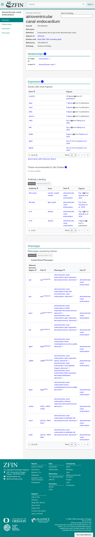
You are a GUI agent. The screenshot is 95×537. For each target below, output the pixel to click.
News (68, 467)
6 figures (69, 107)
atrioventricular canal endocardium (11, 13)
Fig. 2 (81, 211)
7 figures (69, 103)
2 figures (69, 116)
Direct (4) (32, 183)
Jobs (68, 472)
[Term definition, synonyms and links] (49, 59)
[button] (34, 91)
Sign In (90, 4)
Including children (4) (43, 183)
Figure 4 (69, 134)
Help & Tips (35, 497)
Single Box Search (38, 502)
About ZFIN (35, 505)
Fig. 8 (68, 120)
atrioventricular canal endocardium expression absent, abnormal (65, 358)
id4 (45, 330)
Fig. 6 (68, 127)
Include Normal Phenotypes (42, 260)
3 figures (69, 112)
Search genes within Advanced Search (42, 159)
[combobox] (57, 4)
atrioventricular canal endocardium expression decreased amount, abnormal (65, 277)
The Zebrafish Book (56, 477)
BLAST (51, 487)
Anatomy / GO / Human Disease (37, 479)
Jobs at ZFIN (36, 514)
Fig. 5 (81, 193)
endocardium (43, 59)
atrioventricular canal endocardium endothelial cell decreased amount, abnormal (65, 418)
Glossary (34, 500)
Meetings (69, 469)
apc (45, 280)
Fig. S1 (68, 141)
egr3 (46, 313)
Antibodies (35, 475)
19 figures (70, 96)
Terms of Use (87, 521)
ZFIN (50, 490)
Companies (70, 485)
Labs (68, 482)
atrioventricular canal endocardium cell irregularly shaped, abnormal (64, 365)
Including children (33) (44, 255)
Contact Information (38, 511)
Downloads (53, 467)
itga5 (45, 346)
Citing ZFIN (35, 508)
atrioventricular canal (46, 64)
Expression (35, 469)
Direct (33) (32, 255)
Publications (35, 482)
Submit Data (53, 469)
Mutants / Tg (36, 472)
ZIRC (51, 479)
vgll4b (46, 361)
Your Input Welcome (83, 535)
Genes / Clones (37, 467)
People (68, 480)
